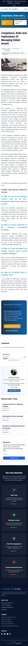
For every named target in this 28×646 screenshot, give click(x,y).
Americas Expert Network (7, 623)
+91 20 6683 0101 (9, 1)
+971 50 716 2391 (21, 1)
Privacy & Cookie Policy (6, 603)
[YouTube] (7, 634)
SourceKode (18, 643)
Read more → (14, 504)
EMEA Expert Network (6, 621)
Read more (5, 410)
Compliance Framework (7, 607)
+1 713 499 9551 (16, 3)
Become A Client (5, 22)
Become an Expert (18, 22)
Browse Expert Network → (12, 330)
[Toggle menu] (25, 9)
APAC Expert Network (6, 619)
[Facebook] (10, 634)
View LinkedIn (14, 387)
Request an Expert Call (12, 326)
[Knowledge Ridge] (9, 9)
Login (14, 5)
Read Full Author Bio (14, 390)
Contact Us (4, 609)
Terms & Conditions (6, 605)
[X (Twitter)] (4, 634)
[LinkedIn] (2, 634)
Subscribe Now (14, 458)
